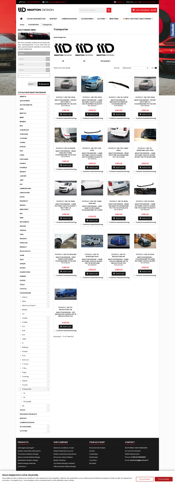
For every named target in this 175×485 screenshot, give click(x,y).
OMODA (23, 230)
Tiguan (24, 381)
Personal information (97, 448)
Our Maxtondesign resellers (64, 463)
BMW (22, 117)
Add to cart (65, 114)
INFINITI (23, 172)
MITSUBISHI (24, 222)
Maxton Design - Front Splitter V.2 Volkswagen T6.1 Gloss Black (145, 103)
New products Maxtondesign (29, 457)
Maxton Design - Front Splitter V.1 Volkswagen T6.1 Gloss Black (65, 103)
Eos (23, 326)
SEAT (22, 259)
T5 (24, 393)
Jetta (24, 339)
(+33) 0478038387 (33, 2)
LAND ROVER (25, 193)
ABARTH (23, 96)
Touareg (25, 376)
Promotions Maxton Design (28, 454)
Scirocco (25, 360)
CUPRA (22, 142)
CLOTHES (101, 19)
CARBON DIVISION (69, 19)
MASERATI (24, 201)
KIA (21, 184)
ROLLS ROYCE (25, 251)
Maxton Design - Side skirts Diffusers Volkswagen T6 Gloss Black (65, 260)
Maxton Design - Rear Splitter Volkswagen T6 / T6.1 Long (119, 155)
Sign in (136, 2)
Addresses (93, 457)
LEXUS (22, 197)
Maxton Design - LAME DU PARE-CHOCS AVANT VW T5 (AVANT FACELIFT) (145, 206)
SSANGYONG (25, 272)
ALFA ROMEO (25, 101)
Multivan (25, 347)
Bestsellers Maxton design (28, 460)
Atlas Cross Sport (28, 305)
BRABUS (23, 121)
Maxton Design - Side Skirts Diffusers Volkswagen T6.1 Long (92, 208)
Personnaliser (144, 479)
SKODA (22, 268)
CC (23, 314)
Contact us (22, 466)
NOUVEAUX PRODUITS (28, 414)
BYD (21, 126)
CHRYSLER (24, 134)
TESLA (22, 284)
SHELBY (22, 264)
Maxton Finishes (60, 460)
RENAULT (23, 247)
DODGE (23, 147)
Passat (24, 351)
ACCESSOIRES (87, 19)
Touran (25, 385)
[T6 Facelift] (105, 49)
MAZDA (22, 205)
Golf (23, 330)
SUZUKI (22, 280)
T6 (24, 397)
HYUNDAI (23, 167)
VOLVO (22, 410)
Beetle (24, 310)
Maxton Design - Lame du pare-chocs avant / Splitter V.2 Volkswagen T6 (65, 207)
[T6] (84, 49)
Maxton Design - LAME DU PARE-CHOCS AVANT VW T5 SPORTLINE (92, 261)
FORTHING (24, 159)
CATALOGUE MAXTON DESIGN (32, 92)
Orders (92, 451)
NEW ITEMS (113, 19)
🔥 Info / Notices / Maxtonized (137, 19)
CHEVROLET (24, 130)
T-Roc (24, 368)
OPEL (22, 234)
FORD (22, 155)
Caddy (24, 318)
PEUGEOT (23, 238)
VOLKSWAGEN (25, 293)
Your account (97, 442)
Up (23, 406)
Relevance (136, 68)
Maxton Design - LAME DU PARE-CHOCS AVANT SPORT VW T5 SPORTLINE (145, 155)
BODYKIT (53, 19)
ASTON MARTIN (26, 105)
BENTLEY (23, 113)
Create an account (148, 2)
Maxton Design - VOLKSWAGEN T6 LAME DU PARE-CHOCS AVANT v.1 (145, 260)
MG (21, 213)
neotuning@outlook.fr (57, 2)
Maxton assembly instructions (29, 451)
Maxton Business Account (63, 451)
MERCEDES (24, 209)
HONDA (23, 163)
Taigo (24, 372)
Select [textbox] (21, 53)
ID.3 (23, 335)
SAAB (22, 255)
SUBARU (23, 276)
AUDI (22, 109)
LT (23, 343)
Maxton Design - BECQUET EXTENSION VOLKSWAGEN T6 (118, 102)
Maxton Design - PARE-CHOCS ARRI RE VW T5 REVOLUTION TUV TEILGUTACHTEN (118, 262)
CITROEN (23, 138)
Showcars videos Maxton (63, 457)
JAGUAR (23, 176)
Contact (130, 442)
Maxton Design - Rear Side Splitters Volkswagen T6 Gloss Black (65, 154)
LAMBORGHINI (25, 188)
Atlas (24, 301)
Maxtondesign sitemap (27, 463)
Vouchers (93, 460)
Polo (24, 355)
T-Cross (25, 364)
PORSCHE (24, 243)
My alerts (92, 463)
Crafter (25, 322)
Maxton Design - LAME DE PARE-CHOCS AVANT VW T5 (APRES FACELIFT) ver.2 (92, 156)
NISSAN (23, 226)
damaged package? (26, 448)
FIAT (21, 151)
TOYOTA (23, 289)
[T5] (63, 49)
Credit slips (93, 454)
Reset (31, 84)
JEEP (21, 180)
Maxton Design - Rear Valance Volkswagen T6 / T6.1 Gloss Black (119, 206)
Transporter (26, 389)
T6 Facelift (27, 401)
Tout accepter (163, 479)
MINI (21, 218)
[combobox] (34, 53)
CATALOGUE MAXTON (36, 19)
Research (44, 84)
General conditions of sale (64, 448)
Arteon (24, 297)
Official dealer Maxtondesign (65, 466)
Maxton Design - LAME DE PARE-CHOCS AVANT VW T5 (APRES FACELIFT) (92, 102)
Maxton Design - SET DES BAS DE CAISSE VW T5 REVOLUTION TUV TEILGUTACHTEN (65, 315)
